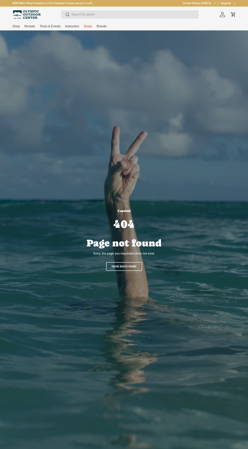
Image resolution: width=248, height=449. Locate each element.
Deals (88, 26)
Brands (102, 26)
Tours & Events (50, 26)
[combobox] (130, 14)
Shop (16, 26)
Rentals (29, 26)
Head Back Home (124, 266)
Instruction (72, 26)
